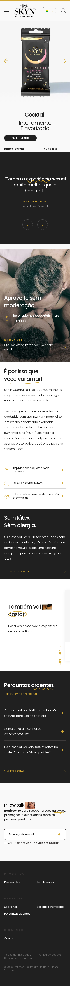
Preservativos (13, 882)
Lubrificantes (45, 882)
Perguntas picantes (17, 914)
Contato (9, 938)
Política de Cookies (50, 954)
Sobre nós (11, 907)
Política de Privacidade (17, 954)
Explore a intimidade (50, 907)
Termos (26, 843)
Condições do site (46, 843)
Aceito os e (33, 843)
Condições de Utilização (18, 958)
